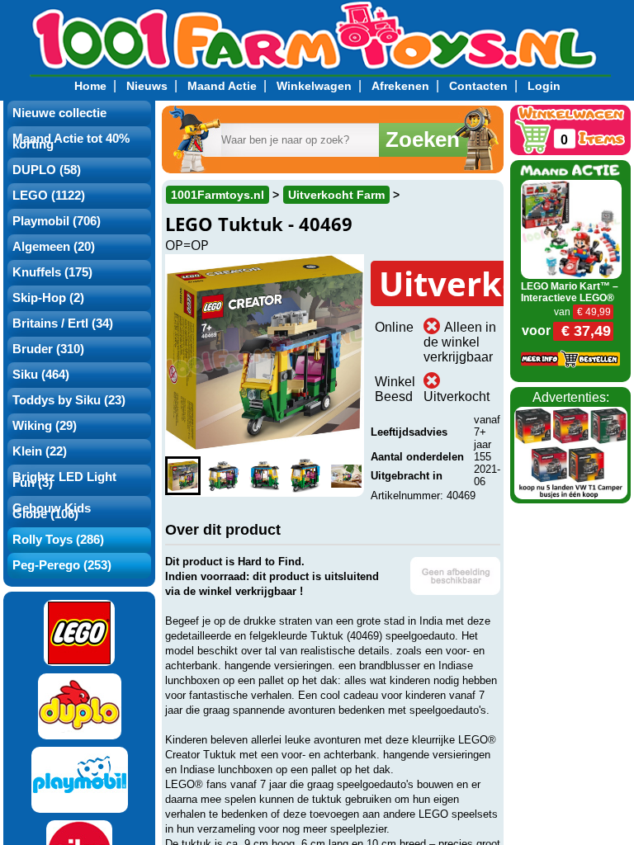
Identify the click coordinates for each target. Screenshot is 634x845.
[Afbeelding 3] (264, 475)
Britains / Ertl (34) (62, 323)
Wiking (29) (44, 425)
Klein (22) (39, 451)
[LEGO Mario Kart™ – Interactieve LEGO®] (571, 228)
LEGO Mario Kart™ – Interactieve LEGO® (569, 292)
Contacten (478, 85)
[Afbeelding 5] (346, 475)
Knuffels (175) (52, 272)
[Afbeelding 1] (183, 475)
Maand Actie (222, 85)
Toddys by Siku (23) (68, 400)
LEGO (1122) (48, 195)
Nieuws (147, 85)
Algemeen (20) (53, 246)
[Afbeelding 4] (305, 475)
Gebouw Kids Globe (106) (51, 511)
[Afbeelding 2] (223, 475)
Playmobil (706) (56, 221)
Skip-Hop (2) (48, 297)
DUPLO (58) (46, 170)
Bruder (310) (48, 349)
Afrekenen (400, 85)
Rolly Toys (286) (58, 539)
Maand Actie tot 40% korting (71, 141)
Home (90, 85)
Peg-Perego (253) (61, 565)
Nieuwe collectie (59, 113)
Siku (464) (40, 374)
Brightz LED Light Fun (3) (64, 479)
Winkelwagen (314, 85)
